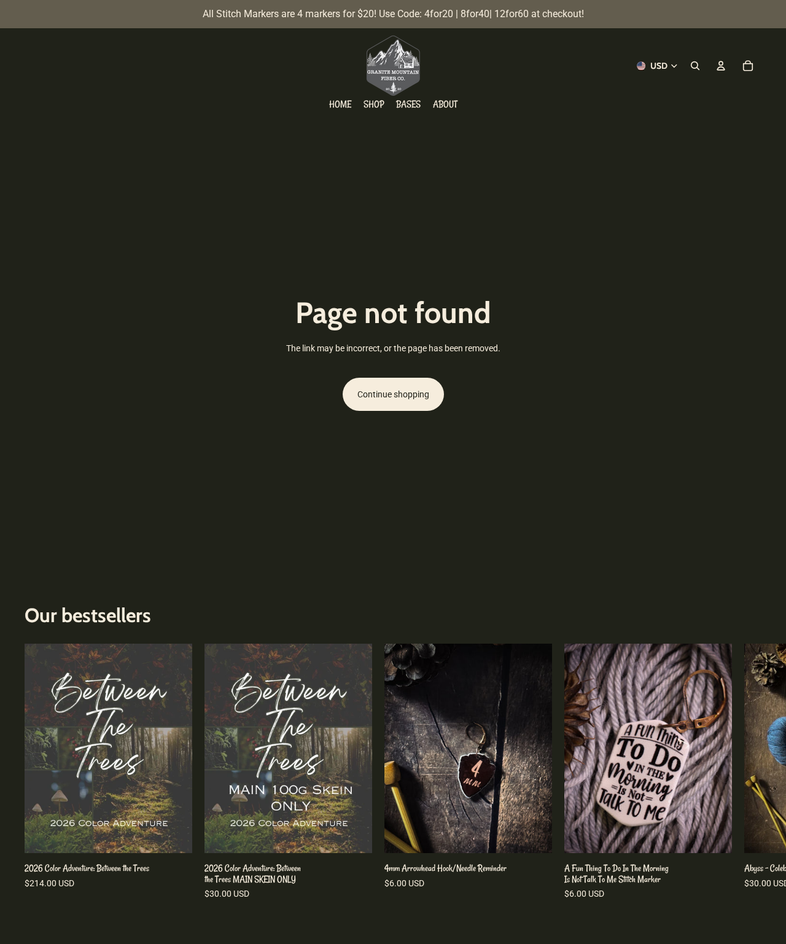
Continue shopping (393, 394)
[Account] (720, 65)
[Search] (695, 65)
